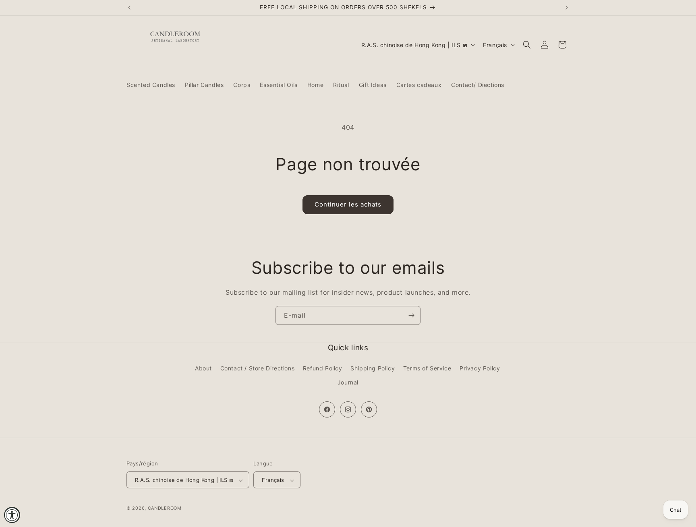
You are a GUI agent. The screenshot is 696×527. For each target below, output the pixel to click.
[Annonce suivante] (567, 7)
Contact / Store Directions (257, 368)
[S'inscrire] (411, 315)
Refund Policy (322, 368)
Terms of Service (427, 368)
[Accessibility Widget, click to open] (12, 515)
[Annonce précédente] (129, 7)
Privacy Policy (480, 368)
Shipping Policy (372, 368)
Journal (348, 382)
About (203, 368)
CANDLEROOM (165, 508)
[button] (527, 45)
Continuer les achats (348, 204)
